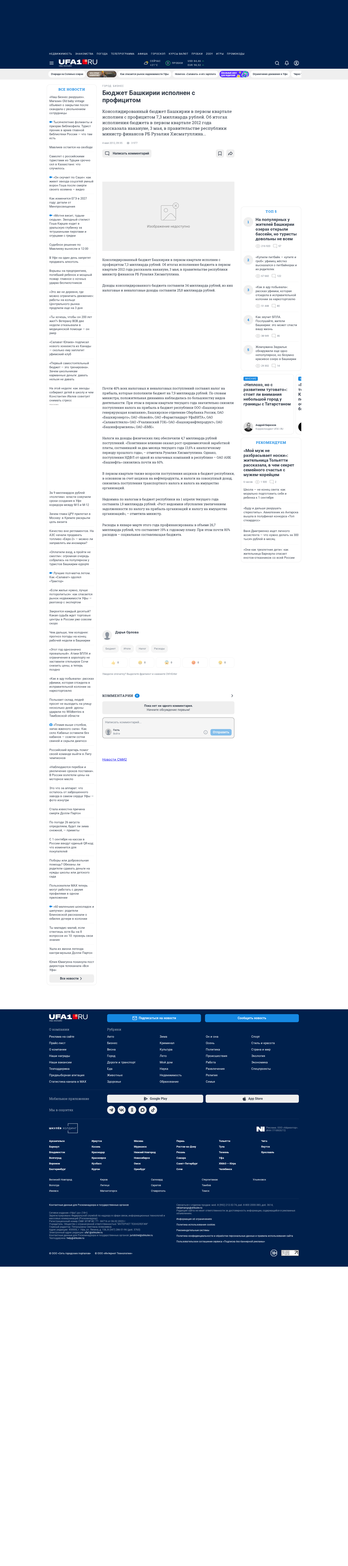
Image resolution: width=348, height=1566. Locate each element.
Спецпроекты (261, 1069)
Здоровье (114, 1081)
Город (111, 1056)
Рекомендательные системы (192, 1230)
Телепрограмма (123, 53)
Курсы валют (178, 53)
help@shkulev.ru (75, 1238)
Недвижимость (60, 53)
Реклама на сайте (61, 1036)
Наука (164, 1069)
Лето (163, 1056)
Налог (142, 648)
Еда (109, 1069)
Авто (110, 1036)
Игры (220, 53)
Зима (163, 1036)
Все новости (71, 89)
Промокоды (235, 53)
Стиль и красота (263, 1043)
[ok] (132, 1110)
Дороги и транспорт (121, 1062)
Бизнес (112, 1043)
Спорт (255, 1036)
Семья (210, 1081)
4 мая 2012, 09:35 (112, 143)
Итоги (127, 648)
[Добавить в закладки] (220, 153)
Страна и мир (260, 1049)
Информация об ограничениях (194, 1219)
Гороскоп (158, 53)
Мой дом (166, 1062)
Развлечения (215, 1069)
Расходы (159, 648)
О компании (57, 1049)
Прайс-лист (57, 1043)
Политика (213, 1049)
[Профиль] (296, 63)
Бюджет (111, 648)
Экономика (259, 1062)
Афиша (143, 53)
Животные (115, 1075)
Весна (111, 1049)
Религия (212, 1075)
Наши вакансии (60, 1062)
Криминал (167, 1043)
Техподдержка (59, 1069)
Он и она (212, 1036)
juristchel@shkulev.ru (141, 1235)
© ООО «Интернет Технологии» (113, 1253)
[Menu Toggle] (51, 63)
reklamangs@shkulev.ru (189, 1207)
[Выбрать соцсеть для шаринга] (230, 153)
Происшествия (216, 1056)
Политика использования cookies (195, 1224)
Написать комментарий (131, 153)
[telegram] (111, 1110)
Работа (211, 1062)
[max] (143, 1110)
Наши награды (59, 1056)
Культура (166, 1049)
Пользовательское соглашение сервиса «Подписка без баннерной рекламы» (220, 1241)
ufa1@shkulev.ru (94, 1232)
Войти (116, 733)
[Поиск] (277, 63)
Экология (258, 1056)
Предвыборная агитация (66, 1075)
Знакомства (84, 53)
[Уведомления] (287, 63)
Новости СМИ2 (114, 759)
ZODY (209, 53)
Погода (102, 53)
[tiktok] (153, 1110)
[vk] (122, 1110)
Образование (169, 1081)
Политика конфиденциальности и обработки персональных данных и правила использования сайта (234, 1236)
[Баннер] (102, 74)
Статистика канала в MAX (67, 1081)
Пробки (197, 53)
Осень (210, 1043)
